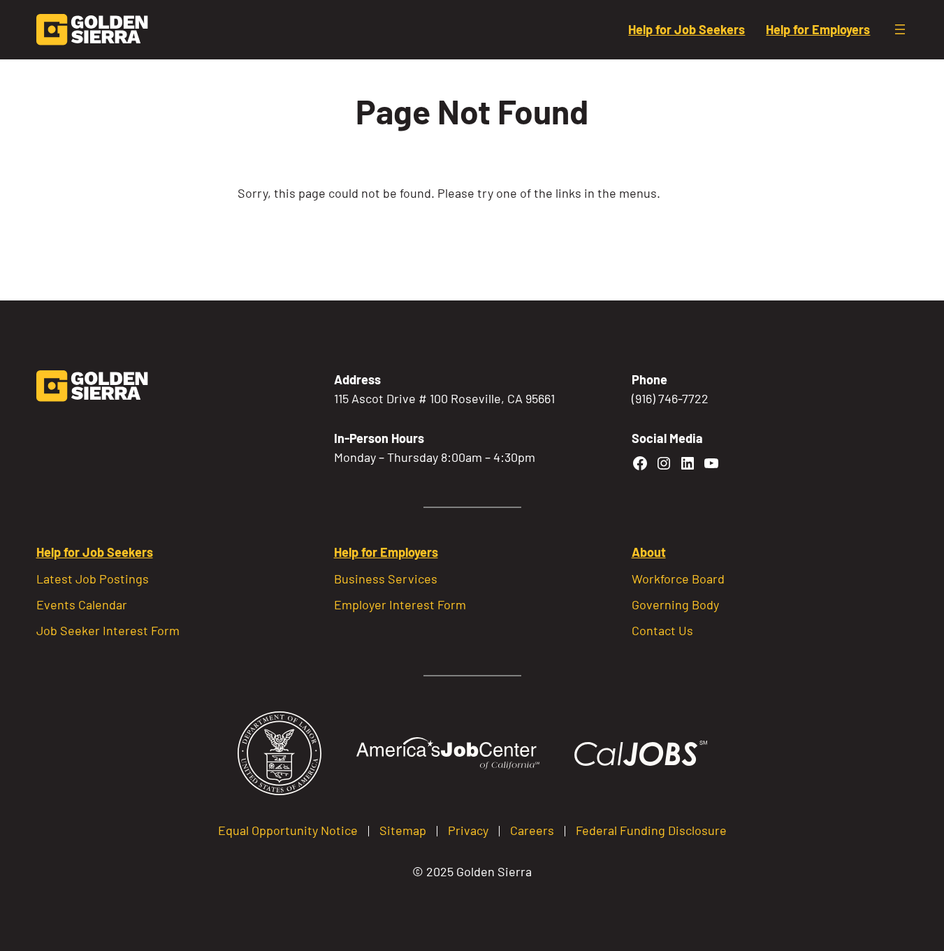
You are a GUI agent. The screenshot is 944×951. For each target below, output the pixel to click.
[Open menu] (900, 29)
